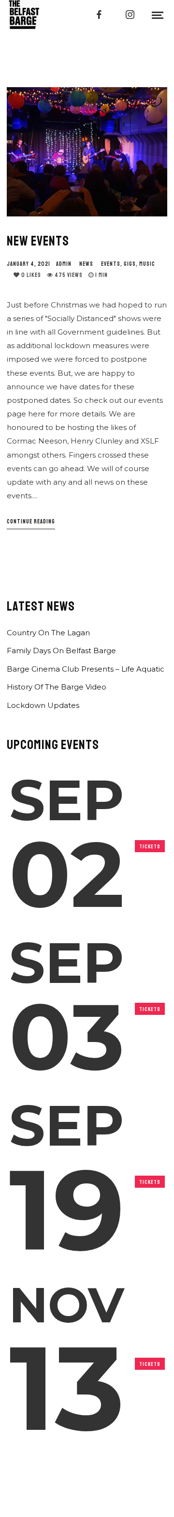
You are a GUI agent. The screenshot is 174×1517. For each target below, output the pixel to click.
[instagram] (130, 14)
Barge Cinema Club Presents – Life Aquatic (85, 669)
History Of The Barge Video (56, 686)
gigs (130, 264)
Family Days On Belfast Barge (61, 650)
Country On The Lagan (48, 632)
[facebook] (99, 14)
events (110, 264)
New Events (38, 240)
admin (64, 264)
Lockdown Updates (43, 705)
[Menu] (157, 14)
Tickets (149, 846)
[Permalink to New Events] (87, 151)
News (86, 264)
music (147, 264)
